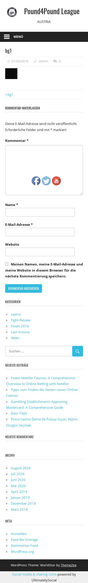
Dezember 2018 (23, 503)
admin (44, 61)
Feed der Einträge (24, 539)
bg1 (10, 94)
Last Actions (20, 332)
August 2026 (21, 468)
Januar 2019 (20, 497)
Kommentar (16, 140)
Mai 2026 (18, 485)
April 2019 (19, 491)
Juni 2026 (18, 479)
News (15, 338)
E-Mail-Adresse (19, 224)
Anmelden (19, 533)
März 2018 (19, 509)
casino (16, 314)
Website (12, 244)
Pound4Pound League (51, 11)
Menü (18, 36)
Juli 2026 (18, 474)
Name (11, 204)
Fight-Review (21, 320)
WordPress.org (22, 551)
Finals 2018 (20, 326)
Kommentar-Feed (24, 545)
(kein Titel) (19, 413)
